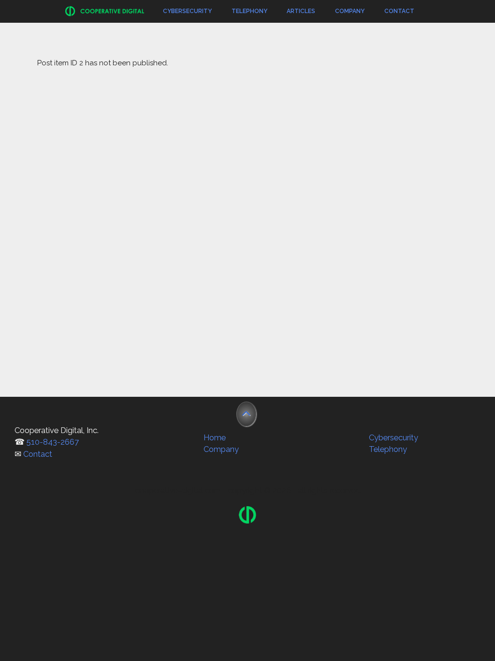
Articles (301, 11)
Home (215, 437)
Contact (399, 11)
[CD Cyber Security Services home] (247, 521)
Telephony (249, 11)
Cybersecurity (187, 11)
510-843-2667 (53, 442)
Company (349, 11)
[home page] (104, 15)
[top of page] (246, 414)
